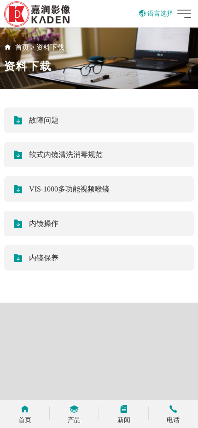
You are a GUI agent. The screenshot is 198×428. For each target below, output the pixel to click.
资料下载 (50, 47)
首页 (22, 47)
